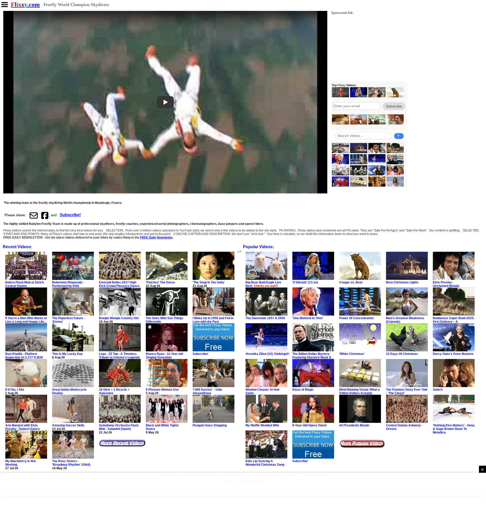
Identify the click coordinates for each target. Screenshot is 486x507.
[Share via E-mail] (33, 215)
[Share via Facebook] (45, 215)
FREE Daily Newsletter (156, 237)
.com (25, 4)
